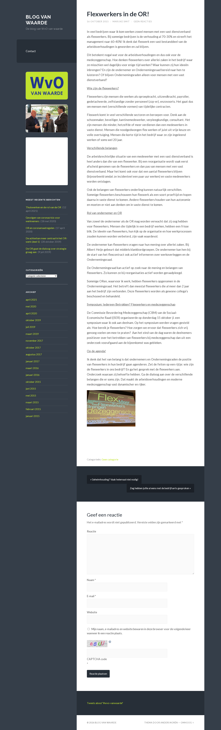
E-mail (91, 596)
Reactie (91, 531)
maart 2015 (32, 402)
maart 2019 (32, 333)
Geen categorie (110, 459)
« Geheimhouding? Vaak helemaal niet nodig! (114, 479)
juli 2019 (30, 326)
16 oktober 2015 (98, 21)
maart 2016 (32, 368)
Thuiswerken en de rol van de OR (43, 207)
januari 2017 (32, 361)
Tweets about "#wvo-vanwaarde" (105, 703)
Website (92, 612)
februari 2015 (33, 409)
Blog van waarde (38, 20)
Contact (31, 51)
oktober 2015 (33, 381)
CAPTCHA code (97, 659)
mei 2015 (31, 395)
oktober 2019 (33, 320)
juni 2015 (31, 388)
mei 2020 (31, 306)
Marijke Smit (121, 21)
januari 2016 (32, 374)
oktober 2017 (33, 347)
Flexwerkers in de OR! (118, 14)
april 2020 (31, 313)
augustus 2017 (34, 354)
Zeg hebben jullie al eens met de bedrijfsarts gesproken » (160, 488)
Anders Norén (169, 722)
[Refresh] (110, 642)
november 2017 (34, 340)
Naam (91, 580)
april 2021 (31, 299)
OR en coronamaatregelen (40, 227)
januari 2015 (32, 416)
